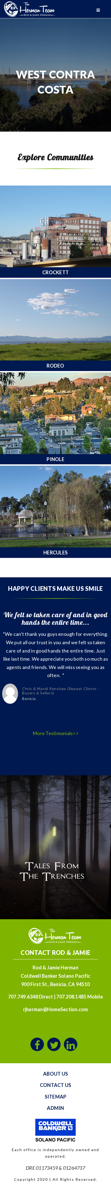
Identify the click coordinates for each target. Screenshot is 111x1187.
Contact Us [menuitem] (55, 1085)
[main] (55, 297)
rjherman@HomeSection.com (55, 1009)
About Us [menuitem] (55, 1074)
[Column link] (55, 231)
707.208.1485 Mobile (79, 997)
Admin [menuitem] (55, 1108)
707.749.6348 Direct (30, 997)
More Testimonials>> (55, 733)
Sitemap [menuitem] (56, 1097)
